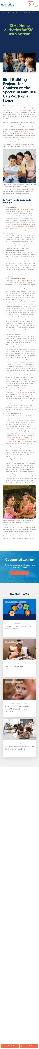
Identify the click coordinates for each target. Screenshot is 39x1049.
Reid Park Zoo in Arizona (15, 437)
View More (19, 618)
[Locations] (30, 5)
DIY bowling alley (26, 263)
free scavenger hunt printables (26, 280)
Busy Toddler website (20, 392)
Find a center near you (19, 573)
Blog (9, 13)
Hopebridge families (27, 209)
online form (28, 536)
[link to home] (8, 5)
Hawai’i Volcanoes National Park (20, 439)
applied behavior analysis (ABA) (24, 133)
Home (5, 13)
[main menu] (35, 4)
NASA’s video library (24, 444)
